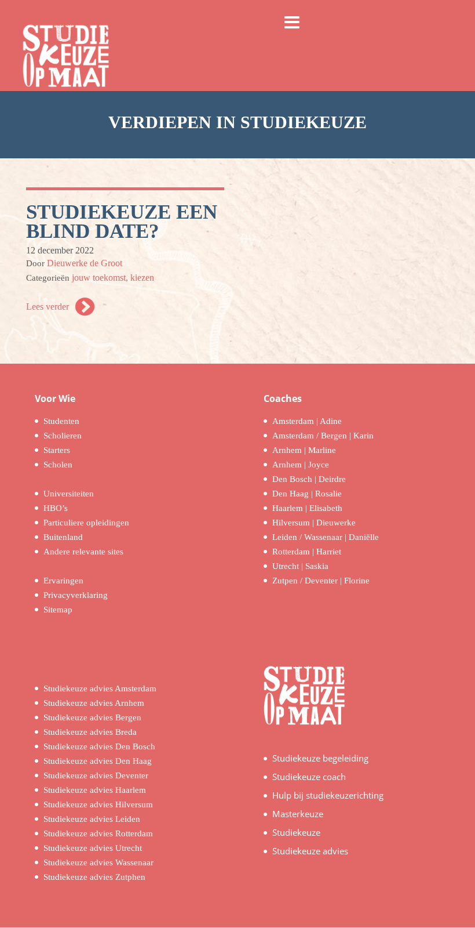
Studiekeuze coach (309, 776)
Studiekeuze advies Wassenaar (98, 862)
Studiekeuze (296, 832)
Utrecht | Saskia (300, 566)
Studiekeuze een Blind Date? (121, 221)
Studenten (61, 421)
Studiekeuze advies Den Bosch (99, 746)
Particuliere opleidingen (86, 522)
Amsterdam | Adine (307, 421)
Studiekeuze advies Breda (90, 732)
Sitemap (57, 609)
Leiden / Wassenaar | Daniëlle (325, 537)
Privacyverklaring (75, 595)
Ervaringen (63, 580)
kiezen (142, 277)
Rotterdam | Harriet (306, 551)
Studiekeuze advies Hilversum (98, 804)
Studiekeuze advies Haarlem (94, 790)
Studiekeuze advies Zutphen (94, 877)
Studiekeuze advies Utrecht (92, 848)
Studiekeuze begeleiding (320, 758)
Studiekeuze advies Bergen (92, 717)
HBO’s (55, 508)
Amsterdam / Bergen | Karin (323, 435)
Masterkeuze (297, 814)
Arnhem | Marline (304, 450)
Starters (56, 450)
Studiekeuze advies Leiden (91, 819)
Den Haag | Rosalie (307, 493)
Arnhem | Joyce (300, 464)
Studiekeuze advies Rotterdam (98, 833)
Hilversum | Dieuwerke (314, 522)
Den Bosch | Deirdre (309, 479)
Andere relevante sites (83, 551)
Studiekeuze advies (310, 851)
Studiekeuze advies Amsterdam (99, 688)
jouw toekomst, (101, 277)
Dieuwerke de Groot (84, 263)
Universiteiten (68, 493)
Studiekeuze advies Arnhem (93, 703)
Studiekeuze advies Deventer (95, 775)
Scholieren (62, 435)
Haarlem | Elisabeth (307, 508)
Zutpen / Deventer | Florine (321, 580)
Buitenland (63, 537)
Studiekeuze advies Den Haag (97, 761)
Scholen (57, 464)
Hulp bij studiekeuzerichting (327, 795)
